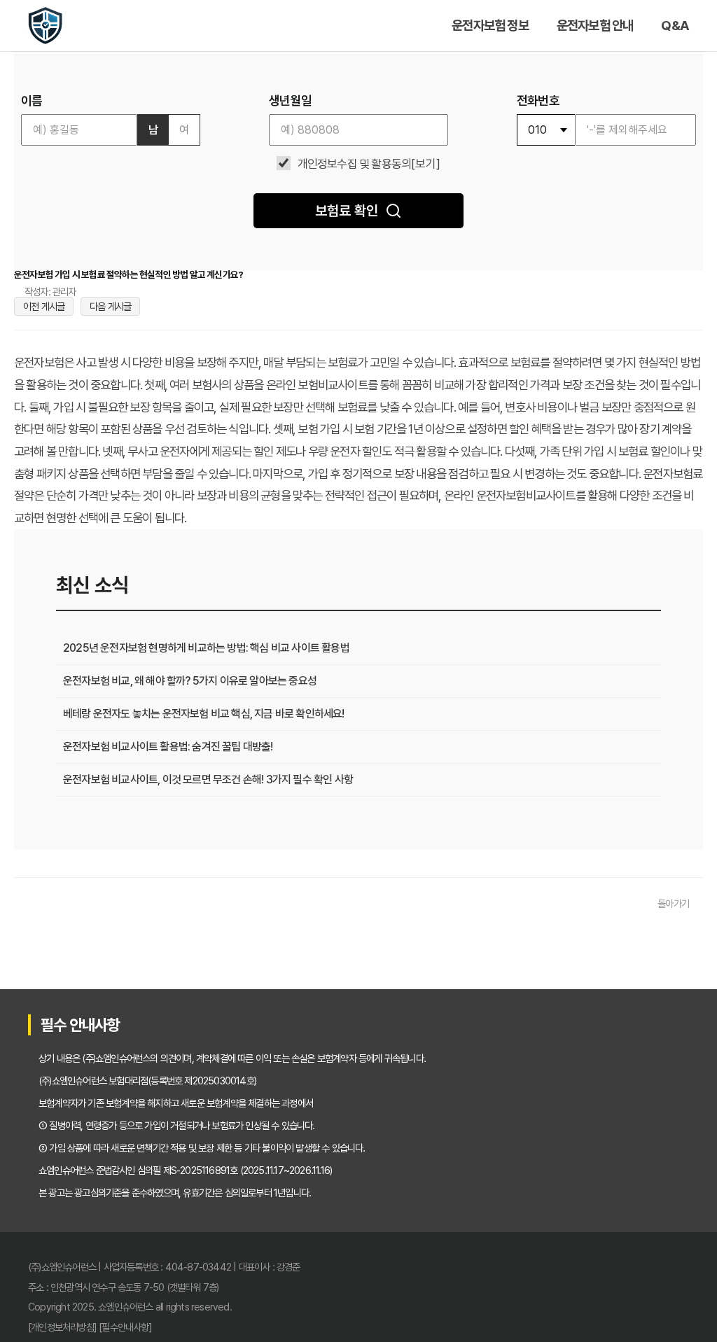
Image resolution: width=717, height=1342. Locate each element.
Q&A (675, 25)
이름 (31, 101)
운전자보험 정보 (490, 25)
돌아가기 (673, 903)
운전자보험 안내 (595, 25)
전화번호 (538, 101)
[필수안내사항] (125, 1327)
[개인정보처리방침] (62, 1327)
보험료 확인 (346, 210)
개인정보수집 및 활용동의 (355, 164)
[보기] (425, 164)
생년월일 (290, 101)
